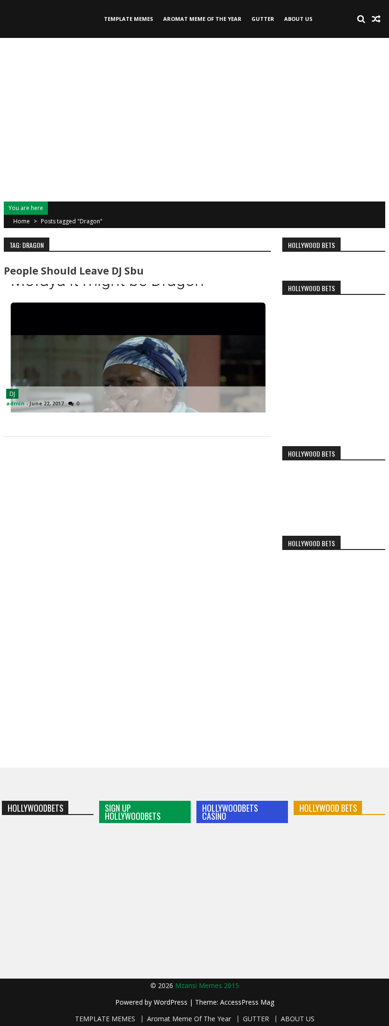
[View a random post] (376, 19)
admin (15, 403)
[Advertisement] (194, 118)
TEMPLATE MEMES (128, 18)
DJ (12, 394)
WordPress (171, 1002)
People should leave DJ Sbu (74, 270)
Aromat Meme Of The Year (202, 18)
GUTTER (262, 18)
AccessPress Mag (247, 1002)
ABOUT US (298, 18)
